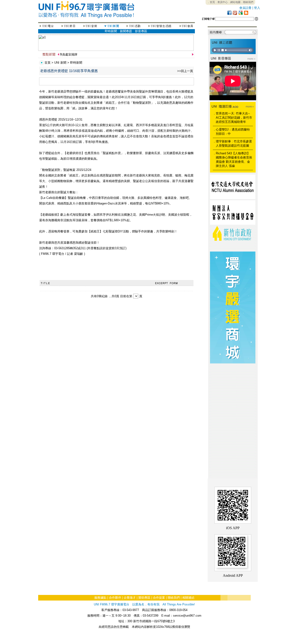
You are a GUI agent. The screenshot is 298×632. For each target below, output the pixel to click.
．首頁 (211, 2)
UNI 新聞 (60, 62)
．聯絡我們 (246, 2)
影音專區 (141, 31)
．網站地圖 (234, 2)
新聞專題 (126, 31)
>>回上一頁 (185, 71)
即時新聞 (111, 31)
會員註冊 (245, 8)
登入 (257, 8)
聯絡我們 (174, 597)
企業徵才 (130, 597)
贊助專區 (144, 597)
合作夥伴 (115, 597)
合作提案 (159, 597)
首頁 (47, 62)
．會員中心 (221, 2)
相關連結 (188, 597)
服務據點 (100, 597)
